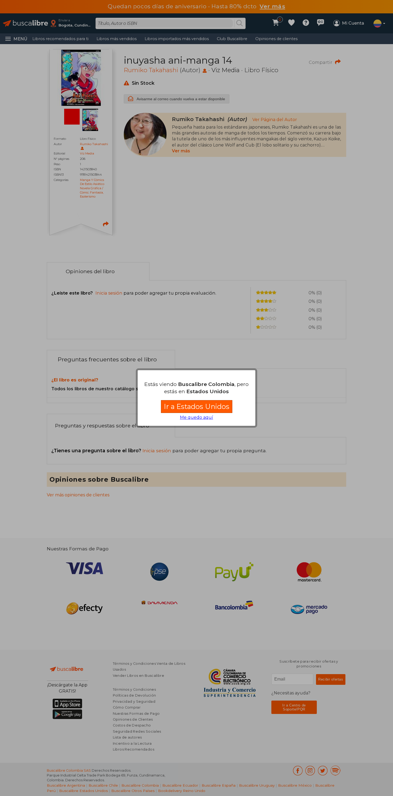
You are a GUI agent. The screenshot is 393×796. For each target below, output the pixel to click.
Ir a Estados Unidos (196, 406)
